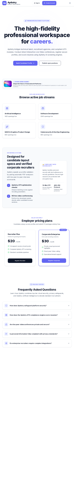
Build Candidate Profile (24, 63)
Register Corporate (54, 260)
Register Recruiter (20, 260)
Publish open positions (50, 63)
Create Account (50, 3)
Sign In (38, 3)
